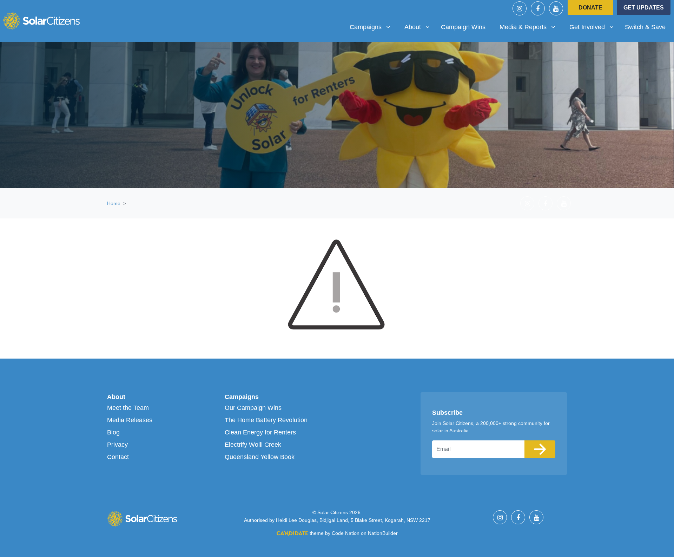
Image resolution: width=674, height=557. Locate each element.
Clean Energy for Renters (260, 432)
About (116, 396)
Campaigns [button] (372, 27)
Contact (118, 456)
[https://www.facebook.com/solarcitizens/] (538, 8)
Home (113, 203)
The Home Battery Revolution (266, 420)
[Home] (41, 20)
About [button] (419, 27)
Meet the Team (128, 407)
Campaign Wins (463, 27)
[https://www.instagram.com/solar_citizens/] (520, 8)
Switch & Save (645, 27)
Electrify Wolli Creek (253, 444)
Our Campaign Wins (253, 407)
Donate (590, 8)
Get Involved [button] (594, 27)
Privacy (117, 444)
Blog (113, 432)
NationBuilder (383, 533)
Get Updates (643, 8)
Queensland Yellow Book (260, 456)
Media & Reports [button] (525, 27)
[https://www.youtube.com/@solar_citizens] (556, 8)
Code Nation (345, 533)
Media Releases (129, 420)
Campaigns (242, 396)
